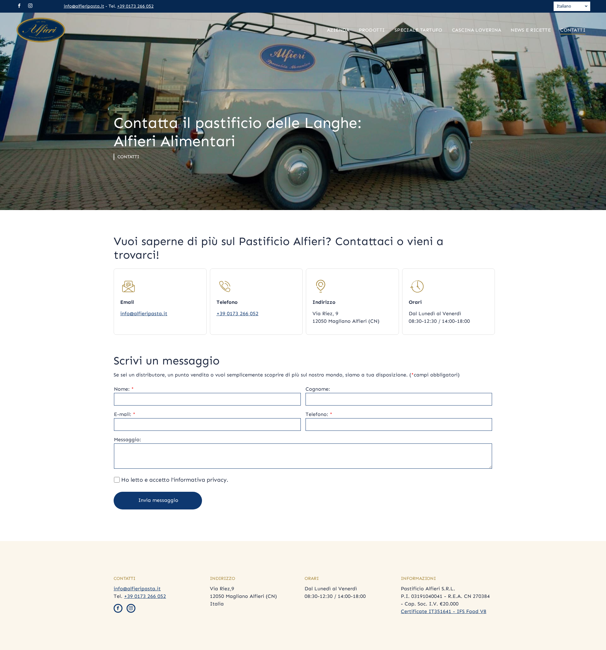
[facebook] (19, 6)
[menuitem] (338, 30)
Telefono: (317, 414)
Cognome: (318, 389)
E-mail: (122, 414)
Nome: (122, 389)
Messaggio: (127, 439)
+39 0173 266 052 (135, 6)
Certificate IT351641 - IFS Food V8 (443, 611)
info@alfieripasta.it (84, 6)
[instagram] (30, 6)
